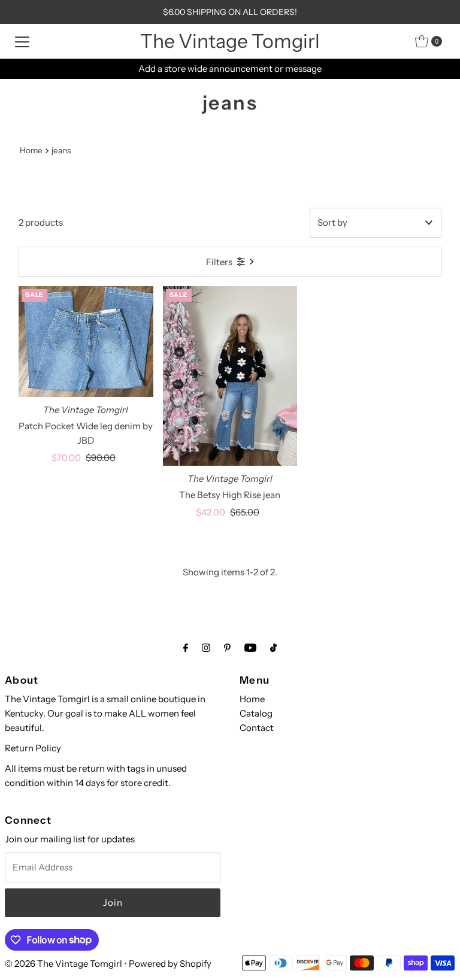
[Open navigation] (22, 41)
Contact (257, 727)
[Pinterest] (227, 648)
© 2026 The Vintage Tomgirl (63, 963)
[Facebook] (185, 648)
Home (31, 150)
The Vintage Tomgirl (230, 41)
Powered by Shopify (170, 963)
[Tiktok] (273, 648)
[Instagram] (206, 648)
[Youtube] (250, 648)
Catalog (256, 713)
